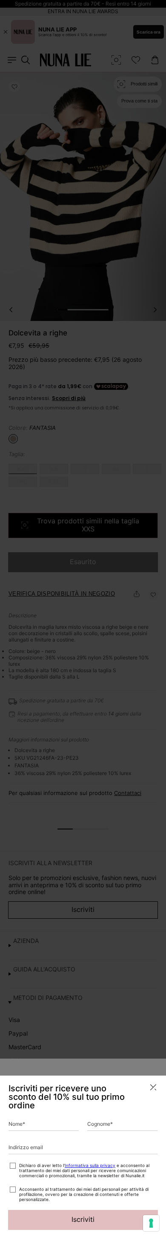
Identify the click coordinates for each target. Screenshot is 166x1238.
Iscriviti (83, 1219)
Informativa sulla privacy (90, 1165)
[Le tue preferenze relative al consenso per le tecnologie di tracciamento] (151, 1223)
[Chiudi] (153, 1087)
